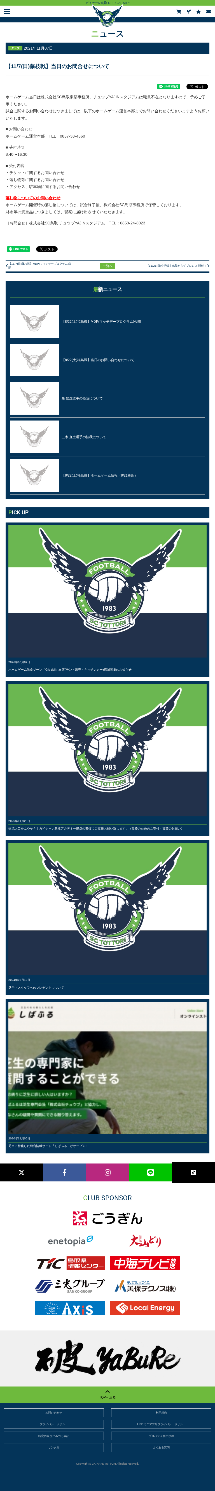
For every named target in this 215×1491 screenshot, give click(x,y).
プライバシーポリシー (54, 1424)
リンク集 (53, 1447)
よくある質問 (161, 1447)
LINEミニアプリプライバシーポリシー (161, 1424)
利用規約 (161, 1412)
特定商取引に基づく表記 (53, 1435)
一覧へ (107, 266)
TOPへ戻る (107, 1397)
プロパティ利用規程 (161, 1435)
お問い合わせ (53, 1412)
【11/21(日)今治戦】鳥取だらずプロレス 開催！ (176, 265)
